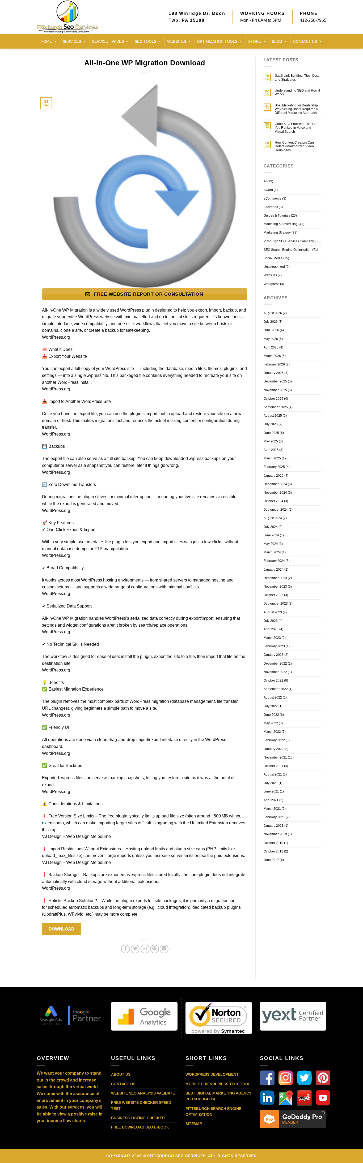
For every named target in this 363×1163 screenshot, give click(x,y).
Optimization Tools (217, 41)
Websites (176, 41)
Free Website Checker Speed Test (141, 1105)
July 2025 (271, 424)
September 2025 (276, 407)
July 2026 (271, 322)
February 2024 (274, 561)
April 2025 (271, 450)
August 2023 (273, 612)
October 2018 (273, 851)
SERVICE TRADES (108, 41)
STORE (254, 41)
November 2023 (275, 586)
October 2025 (273, 398)
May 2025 (271, 441)
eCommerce (272, 198)
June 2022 (271, 715)
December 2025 (275, 381)
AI (265, 181)
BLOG (277, 41)
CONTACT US (305, 41)
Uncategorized (274, 267)
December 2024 (275, 484)
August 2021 (273, 774)
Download (61, 929)
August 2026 (273, 313)
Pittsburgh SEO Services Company (289, 241)
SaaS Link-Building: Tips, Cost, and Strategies (297, 77)
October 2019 (273, 843)
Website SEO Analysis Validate (143, 1093)
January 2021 (274, 826)
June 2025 (271, 433)
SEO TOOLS (145, 41)
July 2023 (271, 621)
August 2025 (273, 415)
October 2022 (273, 680)
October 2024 (273, 501)
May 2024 (271, 544)
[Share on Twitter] (135, 949)
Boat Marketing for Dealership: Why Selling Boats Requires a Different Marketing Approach (297, 109)
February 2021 (274, 817)
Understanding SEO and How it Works (297, 92)
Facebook (271, 207)
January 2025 (274, 475)
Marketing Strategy (277, 232)
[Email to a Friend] (145, 949)
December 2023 (275, 578)
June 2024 (271, 535)
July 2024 (271, 527)
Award (268, 190)
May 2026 (271, 339)
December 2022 (275, 663)
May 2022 (271, 723)
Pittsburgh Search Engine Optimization (213, 1111)
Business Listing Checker (138, 1118)
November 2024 (275, 492)
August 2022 (273, 697)
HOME (46, 41)
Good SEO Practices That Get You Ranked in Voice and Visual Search (296, 127)
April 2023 (271, 629)
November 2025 (275, 390)
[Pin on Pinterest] (154, 949)
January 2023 (274, 655)
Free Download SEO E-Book (140, 1127)
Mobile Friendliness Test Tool (218, 1084)
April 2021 (271, 800)
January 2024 (274, 569)
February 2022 (274, 740)
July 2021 (271, 783)
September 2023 (276, 603)
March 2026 (272, 356)
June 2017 (271, 860)
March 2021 (272, 809)
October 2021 (273, 766)
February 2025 (274, 467)
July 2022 (271, 706)
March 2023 (272, 638)
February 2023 (274, 646)
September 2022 (276, 689)
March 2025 (272, 458)
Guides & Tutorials (277, 215)
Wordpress (271, 284)
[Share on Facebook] (125, 949)
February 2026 (274, 364)
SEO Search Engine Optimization (287, 250)
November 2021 (275, 757)
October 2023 (273, 595)
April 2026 (271, 347)
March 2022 (272, 732)
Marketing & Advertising (281, 224)
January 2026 (274, 373)
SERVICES (72, 41)
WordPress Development (212, 1074)
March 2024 (272, 552)
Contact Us (123, 1084)
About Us (120, 1074)
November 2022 (275, 672)
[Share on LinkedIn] (164, 949)
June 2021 (271, 791)
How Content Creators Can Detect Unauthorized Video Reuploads (294, 146)
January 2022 (274, 749)
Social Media (273, 258)
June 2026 (271, 330)
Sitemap (193, 1124)
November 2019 (275, 834)
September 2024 (276, 509)
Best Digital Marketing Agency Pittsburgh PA (218, 1096)
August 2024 (273, 518)
